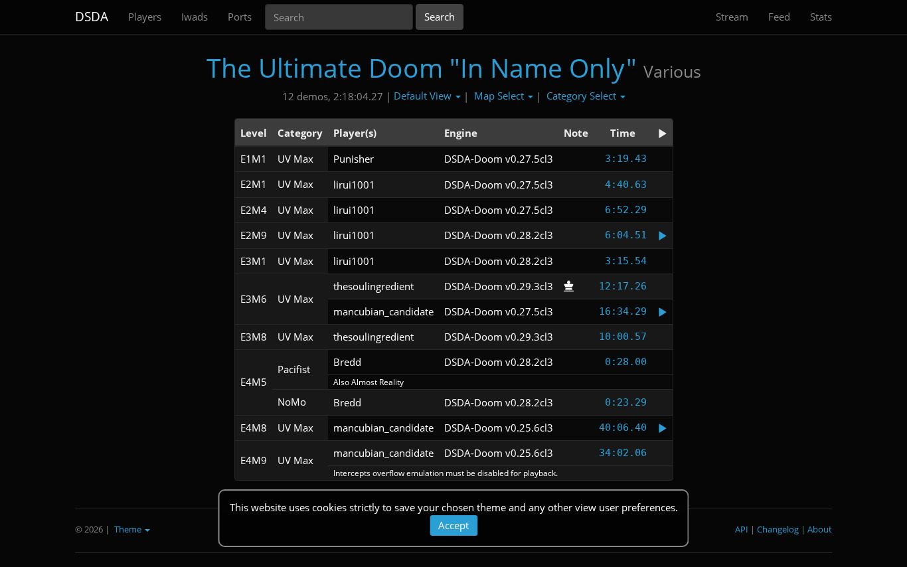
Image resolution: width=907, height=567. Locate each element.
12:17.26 (623, 286)
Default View (424, 95)
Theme (128, 529)
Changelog (778, 529)
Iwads (194, 16)
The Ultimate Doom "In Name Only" (421, 67)
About (819, 529)
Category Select (582, 95)
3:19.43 (626, 159)
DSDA (91, 16)
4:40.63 (626, 185)
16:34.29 (623, 311)
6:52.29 (626, 210)
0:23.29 (626, 402)
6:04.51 (626, 235)
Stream (732, 16)
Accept (453, 525)
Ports (240, 16)
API (741, 529)
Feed (779, 16)
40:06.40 (623, 428)
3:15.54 (626, 261)
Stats (821, 16)
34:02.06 (623, 453)
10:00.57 (623, 337)
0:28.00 (626, 362)
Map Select (500, 95)
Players (144, 16)
